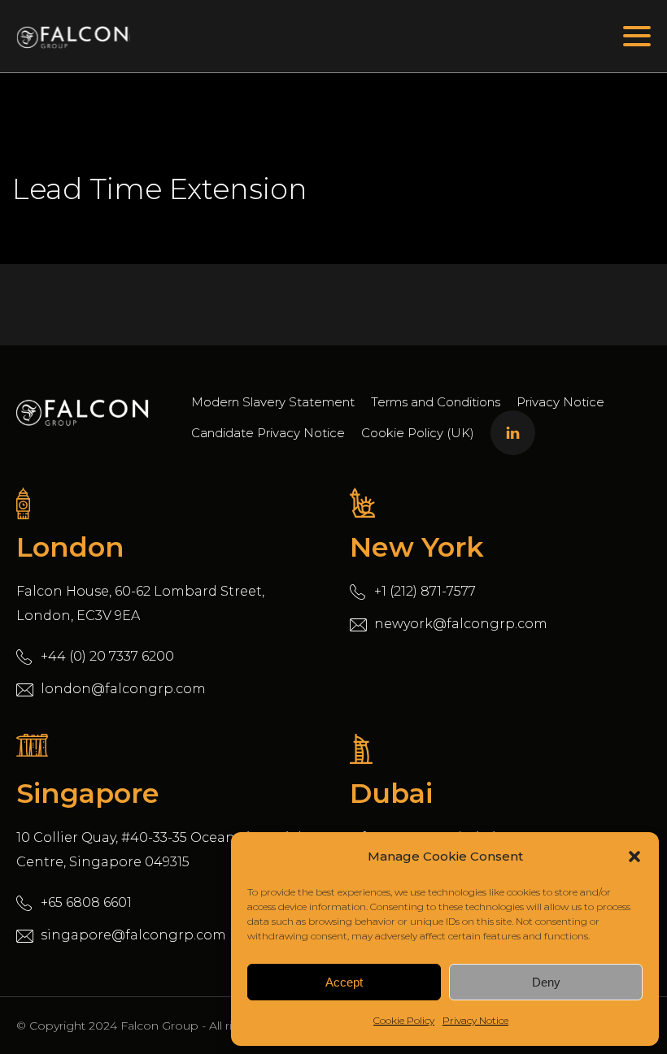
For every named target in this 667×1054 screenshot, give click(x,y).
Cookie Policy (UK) (417, 432)
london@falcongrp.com (123, 688)
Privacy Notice (475, 1020)
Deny (546, 982)
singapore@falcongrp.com (133, 935)
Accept (344, 982)
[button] (634, 856)
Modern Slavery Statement (273, 402)
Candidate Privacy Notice (268, 432)
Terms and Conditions (435, 402)
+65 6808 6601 (86, 902)
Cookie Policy (403, 1020)
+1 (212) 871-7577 (425, 591)
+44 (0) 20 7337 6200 (107, 656)
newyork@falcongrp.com (460, 623)
